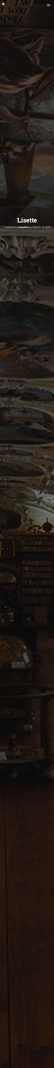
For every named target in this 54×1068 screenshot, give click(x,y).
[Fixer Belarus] (3, 5)
